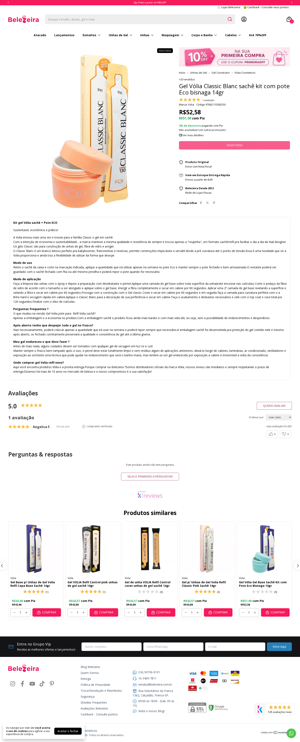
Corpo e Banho (202, 35)
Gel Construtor (221, 72)
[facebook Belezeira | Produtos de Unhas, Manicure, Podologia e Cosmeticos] (22, 683)
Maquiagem (170, 35)
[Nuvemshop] (276, 733)
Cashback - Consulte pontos (99, 714)
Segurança (87, 696)
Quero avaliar (274, 405)
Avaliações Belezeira (94, 708)
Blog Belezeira (90, 667)
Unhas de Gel (118, 35)
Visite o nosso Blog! (151, 711)
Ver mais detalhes (192, 135)
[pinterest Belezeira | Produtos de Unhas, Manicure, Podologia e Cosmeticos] (51, 683)
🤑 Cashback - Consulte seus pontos (266, 7)
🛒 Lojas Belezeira (228, 7)
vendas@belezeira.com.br (155, 684)
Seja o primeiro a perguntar (150, 476)
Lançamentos (64, 35)
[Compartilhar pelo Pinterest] (214, 202)
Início (182, 72)
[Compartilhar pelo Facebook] (201, 202)
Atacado (40, 35)
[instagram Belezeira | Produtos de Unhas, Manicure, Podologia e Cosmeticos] (12, 683)
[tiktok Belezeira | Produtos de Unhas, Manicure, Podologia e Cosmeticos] (42, 683)
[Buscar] (229, 19)
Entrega (86, 679)
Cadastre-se (255, 19)
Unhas (144, 35)
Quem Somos (90, 673)
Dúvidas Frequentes (94, 702)
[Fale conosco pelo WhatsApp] (291, 733)
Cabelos (231, 35)
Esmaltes (89, 35)
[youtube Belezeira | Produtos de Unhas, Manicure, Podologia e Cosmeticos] (32, 683)
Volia (13, 578)
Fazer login (275, 19)
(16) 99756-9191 (149, 672)
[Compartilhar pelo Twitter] (207, 202)
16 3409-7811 (147, 678)
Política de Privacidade (95, 685)
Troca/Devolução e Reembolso (101, 691)
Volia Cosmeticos (245, 72)
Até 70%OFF (257, 35)
